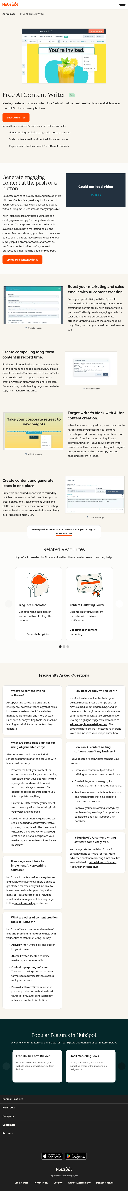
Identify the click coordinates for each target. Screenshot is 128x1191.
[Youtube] (59, 1144)
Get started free (16, 117)
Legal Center (21, 1183)
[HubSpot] (10, 4)
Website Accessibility (79, 1183)
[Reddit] (82, 1144)
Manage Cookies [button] (104, 1183)
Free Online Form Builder (33, 1056)
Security (58, 1183)
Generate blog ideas (39, 634)
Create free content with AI (22, 259)
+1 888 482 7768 (64, 533)
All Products (8, 14)
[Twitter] (66, 1144)
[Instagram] (51, 1144)
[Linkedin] (74, 1144)
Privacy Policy (41, 1183)
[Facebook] (44, 1144)
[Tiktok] (89, 1144)
